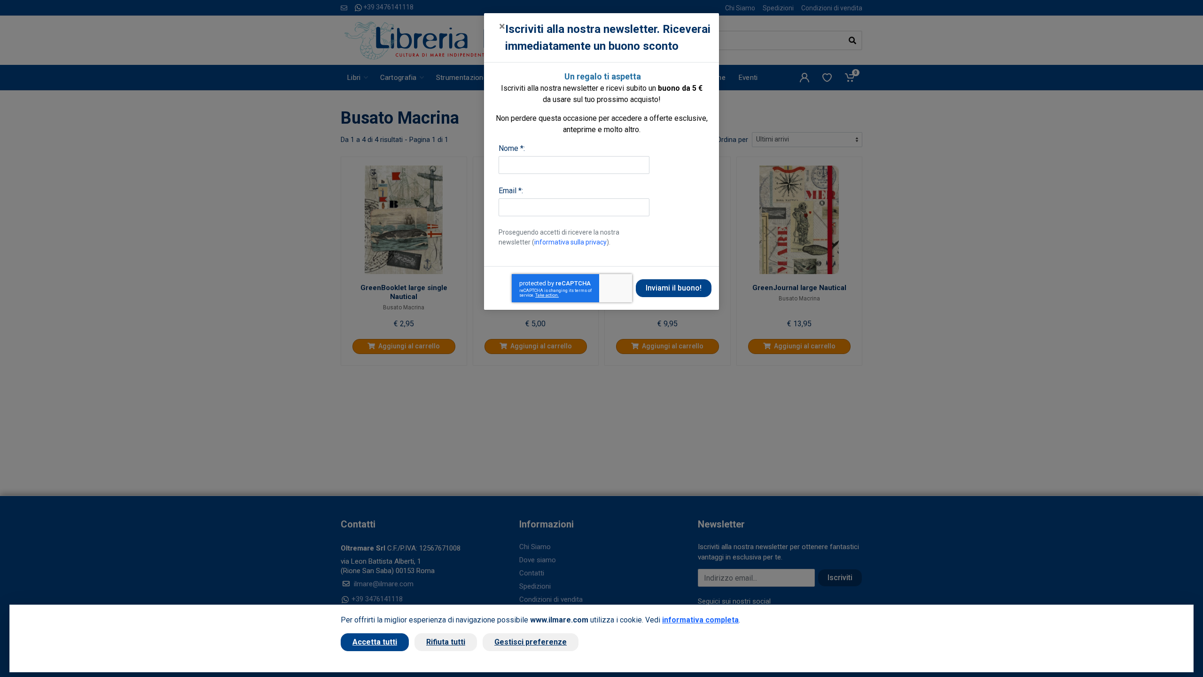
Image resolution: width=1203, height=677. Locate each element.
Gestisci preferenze (530, 642)
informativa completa (700, 619)
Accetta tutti (374, 642)
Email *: (511, 190)
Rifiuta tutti (445, 642)
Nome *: (512, 148)
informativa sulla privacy (570, 242)
